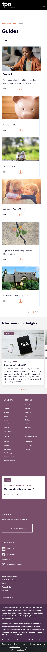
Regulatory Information (10, 576)
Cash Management (10, 453)
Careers (6, 408)
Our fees (6, 427)
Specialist (28, 427)
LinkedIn (10, 549)
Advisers (27, 449)
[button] (21, 389)
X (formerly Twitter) (14, 564)
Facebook (11, 554)
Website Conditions (9, 580)
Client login (7, 431)
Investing (28, 412)
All (6, 41)
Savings (27, 420)
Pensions (27, 408)
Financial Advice (9, 457)
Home (4, 23)
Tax (26, 416)
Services (6, 412)
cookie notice (15, 647)
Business (27, 424)
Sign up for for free (17, 528)
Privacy (4, 583)
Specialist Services (9, 460)
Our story (6, 416)
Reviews (6, 424)
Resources (12, 23)
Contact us (28, 441)
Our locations (29, 445)
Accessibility (6, 587)
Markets (27, 405)
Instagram (6, 559)
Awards (6, 420)
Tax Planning (7, 449)
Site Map (5, 590)
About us (6, 405)
